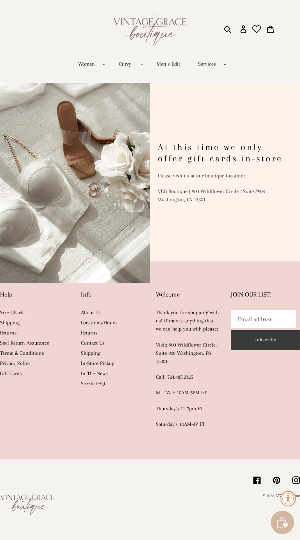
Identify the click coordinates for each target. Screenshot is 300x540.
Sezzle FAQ (93, 383)
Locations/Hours (99, 322)
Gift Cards (11, 373)
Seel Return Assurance (24, 343)
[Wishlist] (257, 28)
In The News (94, 373)
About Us (91, 312)
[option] (150, 183)
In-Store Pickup (97, 363)
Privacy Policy (15, 363)
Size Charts (12, 312)
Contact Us (93, 343)
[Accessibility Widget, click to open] (288, 498)
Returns (8, 333)
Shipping (10, 322)
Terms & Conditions (22, 353)
